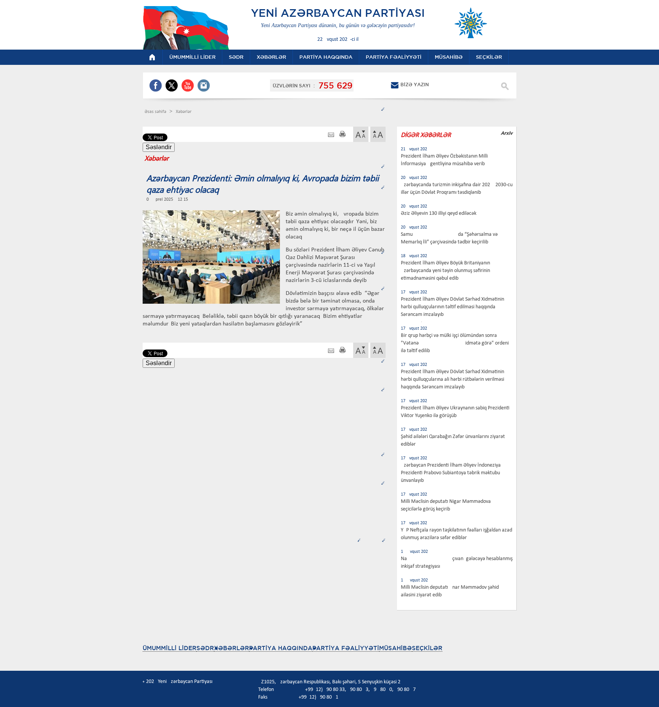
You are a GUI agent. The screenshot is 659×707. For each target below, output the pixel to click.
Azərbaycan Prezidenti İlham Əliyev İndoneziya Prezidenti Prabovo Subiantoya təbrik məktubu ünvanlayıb (451, 472)
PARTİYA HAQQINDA (280, 648)
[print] (342, 135)
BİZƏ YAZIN (414, 84)
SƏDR (205, 648)
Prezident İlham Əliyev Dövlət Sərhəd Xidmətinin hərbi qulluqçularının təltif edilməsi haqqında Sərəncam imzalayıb (452, 306)
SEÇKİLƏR (427, 648)
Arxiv (507, 132)
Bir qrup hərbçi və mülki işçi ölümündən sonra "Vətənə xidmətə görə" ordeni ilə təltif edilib (455, 343)
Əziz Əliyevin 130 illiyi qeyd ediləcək (438, 213)
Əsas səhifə (156, 112)
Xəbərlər (183, 112)
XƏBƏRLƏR (231, 648)
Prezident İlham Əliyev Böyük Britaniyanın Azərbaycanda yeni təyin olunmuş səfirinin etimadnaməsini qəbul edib (445, 270)
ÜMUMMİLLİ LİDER (169, 648)
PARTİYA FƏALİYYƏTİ (345, 648)
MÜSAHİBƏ (395, 648)
